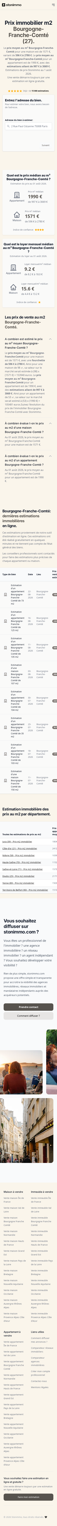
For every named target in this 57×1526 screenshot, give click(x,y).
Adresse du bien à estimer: (19, 120)
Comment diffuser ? (28, 1015)
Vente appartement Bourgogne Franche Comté (14, 1365)
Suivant (45, 145)
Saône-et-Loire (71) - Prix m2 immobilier (22, 869)
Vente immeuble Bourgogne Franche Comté (41, 1221)
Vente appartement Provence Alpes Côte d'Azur (14, 1461)
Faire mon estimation (28, 1497)
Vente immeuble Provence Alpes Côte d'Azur (41, 1317)
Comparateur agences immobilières (38, 1361)
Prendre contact (28, 1007)
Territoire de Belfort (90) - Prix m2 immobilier (25, 889)
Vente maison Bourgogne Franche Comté (14, 1221)
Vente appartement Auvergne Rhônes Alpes (13, 1447)
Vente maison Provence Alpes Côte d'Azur (14, 1317)
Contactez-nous (39, 1381)
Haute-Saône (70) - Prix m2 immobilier (21, 862)
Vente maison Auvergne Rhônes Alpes (13, 1304)
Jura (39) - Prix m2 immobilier (17, 841)
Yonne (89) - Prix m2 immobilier (18, 883)
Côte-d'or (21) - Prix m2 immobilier (19, 848)
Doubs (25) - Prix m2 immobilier (18, 876)
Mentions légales (39, 1387)
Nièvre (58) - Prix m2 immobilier (18, 855)
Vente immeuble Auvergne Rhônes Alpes (40, 1304)
